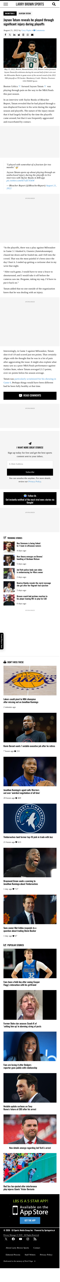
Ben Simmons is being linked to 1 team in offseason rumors (29, 544)
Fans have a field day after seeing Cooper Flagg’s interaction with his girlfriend (21, 983)
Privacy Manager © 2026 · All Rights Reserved (21, 1235)
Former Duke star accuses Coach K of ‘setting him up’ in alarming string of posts (22, 1025)
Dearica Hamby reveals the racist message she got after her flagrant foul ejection (34, 584)
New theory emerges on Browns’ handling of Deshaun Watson (30, 557)
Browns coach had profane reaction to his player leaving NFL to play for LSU (32, 597)
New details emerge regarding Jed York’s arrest (30, 1147)
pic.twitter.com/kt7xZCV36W (20, 180)
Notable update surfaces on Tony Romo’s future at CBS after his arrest (19, 1108)
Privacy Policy (34, 481)
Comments (40, 30)
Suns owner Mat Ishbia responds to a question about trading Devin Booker (19, 929)
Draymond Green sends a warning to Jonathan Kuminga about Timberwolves (20, 882)
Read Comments (32, 395)
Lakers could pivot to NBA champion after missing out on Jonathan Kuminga (20, 700)
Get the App (30, 1220)
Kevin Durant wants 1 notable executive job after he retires (29, 745)
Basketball (10, 13)
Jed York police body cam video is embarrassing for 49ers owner (30, 571)
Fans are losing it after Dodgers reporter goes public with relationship (20, 1066)
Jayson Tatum (25, 13)
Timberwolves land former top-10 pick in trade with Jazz (28, 836)
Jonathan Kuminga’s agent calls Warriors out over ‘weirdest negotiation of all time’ (21, 791)
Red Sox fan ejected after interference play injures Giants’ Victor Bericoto (20, 1188)
